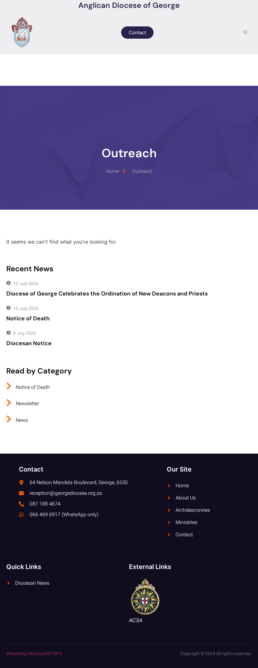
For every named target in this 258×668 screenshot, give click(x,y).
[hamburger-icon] (245, 32)
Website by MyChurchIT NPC (34, 653)
